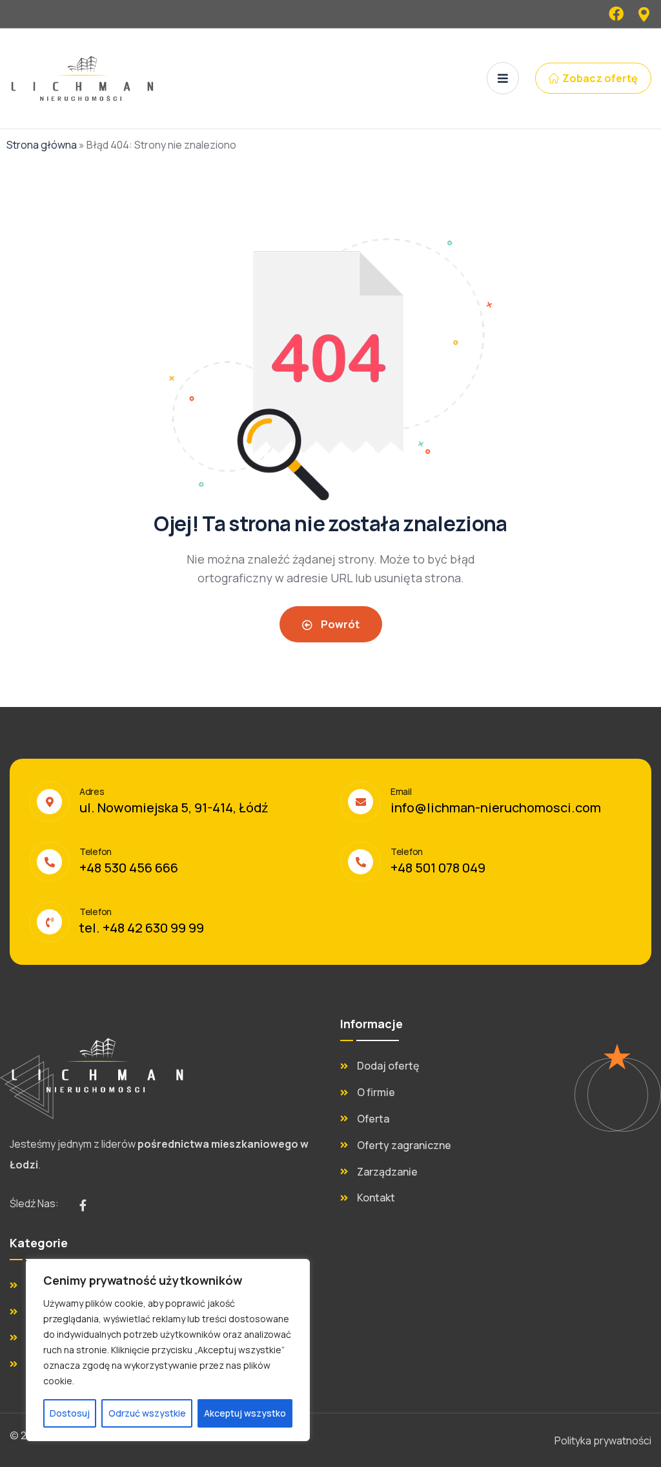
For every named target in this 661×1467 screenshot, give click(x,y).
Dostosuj (70, 1413)
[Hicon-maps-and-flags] (643, 13)
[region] (168, 1350)
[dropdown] (503, 78)
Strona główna (41, 145)
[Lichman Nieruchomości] (82, 78)
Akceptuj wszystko (245, 1413)
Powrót (339, 624)
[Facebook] (616, 13)
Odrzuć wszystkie (147, 1413)
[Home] (97, 1065)
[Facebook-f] (83, 1205)
